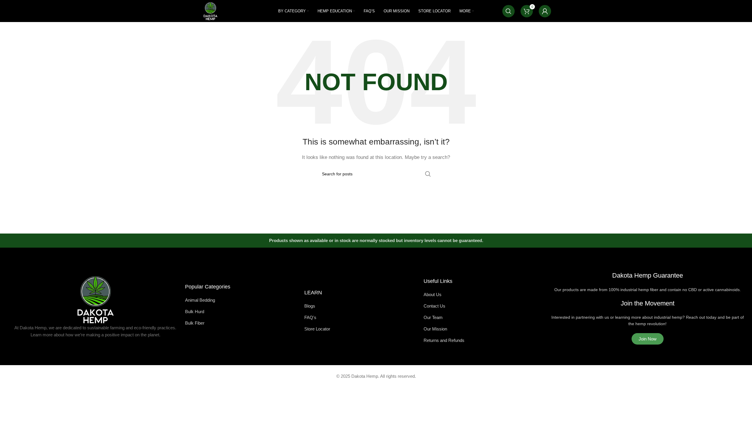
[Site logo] (210, 10)
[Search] (508, 11)
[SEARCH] (428, 174)
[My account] (545, 11)
